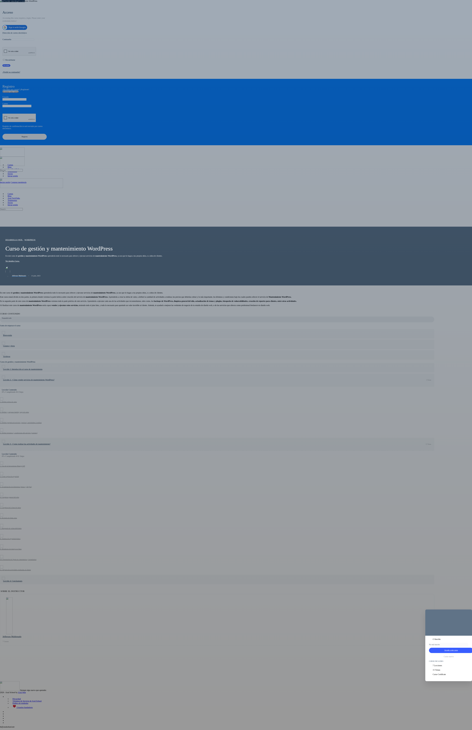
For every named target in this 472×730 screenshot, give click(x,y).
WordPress (30, 240)
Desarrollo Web (14, 240)
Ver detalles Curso (12, 261)
